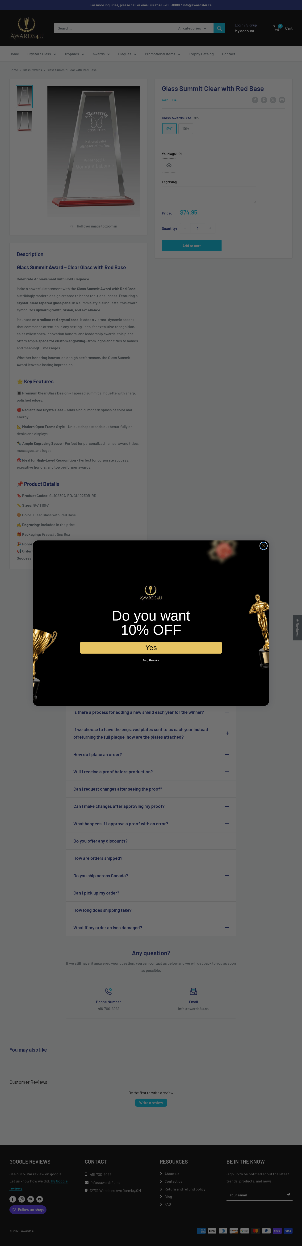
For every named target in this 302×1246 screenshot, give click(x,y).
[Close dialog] (263, 545)
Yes (151, 647)
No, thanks (151, 660)
